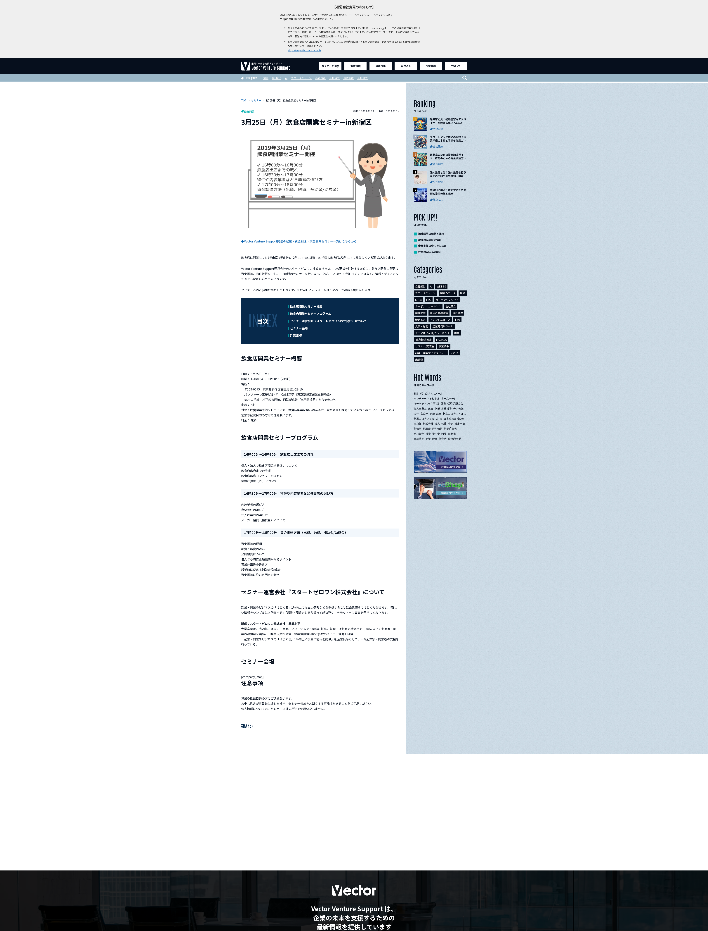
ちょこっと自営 (330, 66)
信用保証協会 (455, 403)
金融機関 (419, 438)
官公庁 (424, 413)
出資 (430, 408)
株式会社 (428, 423)
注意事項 (296, 335)
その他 (454, 353)
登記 (450, 423)
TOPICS (455, 66)
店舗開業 (420, 313)
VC (421, 393)
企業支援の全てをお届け (432, 245)
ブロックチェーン (301, 78)
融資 (428, 434)
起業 (444, 434)
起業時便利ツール (443, 326)
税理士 (427, 428)
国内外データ (448, 293)
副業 (456, 333)
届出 (438, 413)
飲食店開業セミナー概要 (306, 306)
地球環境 (355, 66)
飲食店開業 (454, 438)
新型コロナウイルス (454, 413)
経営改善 (437, 428)
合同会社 (458, 408)
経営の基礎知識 (439, 313)
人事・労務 (421, 326)
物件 (444, 423)
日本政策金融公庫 (454, 418)
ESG (428, 300)
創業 (437, 408)
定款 (432, 413)
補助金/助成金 (423, 339)
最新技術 (380, 66)
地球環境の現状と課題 (431, 233)
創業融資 (446, 408)
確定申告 (460, 423)
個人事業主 (420, 408)
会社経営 (334, 78)
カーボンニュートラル (428, 306)
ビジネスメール (434, 393)
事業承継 (444, 346)
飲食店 (443, 438)
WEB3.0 (405, 66)
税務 (457, 319)
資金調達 (348, 78)
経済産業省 (450, 428)
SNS (416, 393)
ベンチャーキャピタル (427, 398)
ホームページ (449, 398)
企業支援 (431, 66)
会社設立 (362, 78)
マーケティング (423, 403)
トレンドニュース (440, 319)
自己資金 (419, 434)
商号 (416, 413)
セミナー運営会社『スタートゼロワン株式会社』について (328, 321)
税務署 (417, 428)
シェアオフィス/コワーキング (432, 333)
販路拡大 (420, 319)
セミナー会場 (299, 328)
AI (286, 78)
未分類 (419, 359)
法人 (437, 423)
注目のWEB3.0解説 (429, 252)
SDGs (418, 300)
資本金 (436, 434)
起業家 (452, 434)
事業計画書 (439, 403)
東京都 (417, 423)
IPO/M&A (441, 339)
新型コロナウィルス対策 (428, 418)
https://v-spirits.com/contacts (304, 50)
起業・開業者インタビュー (430, 353)
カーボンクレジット (447, 300)
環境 (265, 78)
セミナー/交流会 (424, 346)
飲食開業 (249, 111)
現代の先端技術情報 (429, 240)
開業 (428, 438)
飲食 (434, 438)
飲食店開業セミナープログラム (310, 313)
